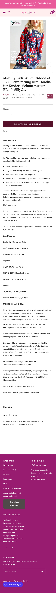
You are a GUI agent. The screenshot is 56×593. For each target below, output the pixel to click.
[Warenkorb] (51, 12)
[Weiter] (52, 72)
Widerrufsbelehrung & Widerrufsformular (12, 494)
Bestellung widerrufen (14, 504)
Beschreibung (9, 141)
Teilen (5, 131)
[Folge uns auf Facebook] (6, 548)
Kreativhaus (8, 465)
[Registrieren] (42, 571)
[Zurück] (4, 72)
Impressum (7, 479)
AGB (5, 484)
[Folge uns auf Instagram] (12, 548)
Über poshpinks (9, 470)
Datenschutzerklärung (12, 488)
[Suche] (9, 12)
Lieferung (7, 474)
